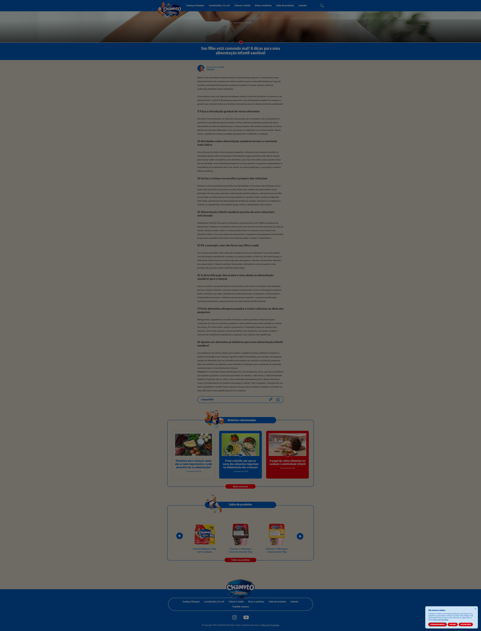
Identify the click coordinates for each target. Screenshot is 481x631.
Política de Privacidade (440, 620)
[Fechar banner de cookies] (475, 608)
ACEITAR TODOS (466, 624)
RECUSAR (453, 624)
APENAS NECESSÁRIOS (437, 624)
